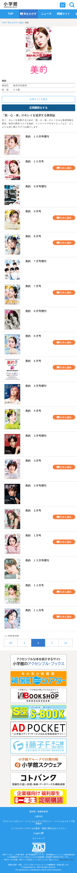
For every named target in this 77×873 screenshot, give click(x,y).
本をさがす (12, 23)
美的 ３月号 (33, 460)
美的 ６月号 (33, 335)
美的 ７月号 (33, 286)
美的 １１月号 (34, 610)
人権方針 (38, 816)
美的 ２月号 (33, 510)
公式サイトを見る (38, 99)
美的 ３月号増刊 (35, 435)
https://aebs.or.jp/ (66, 860)
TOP (4, 23)
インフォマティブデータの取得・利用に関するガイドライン (38, 828)
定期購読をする (38, 107)
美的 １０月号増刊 (37, 136)
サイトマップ (38, 838)
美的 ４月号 (33, 410)
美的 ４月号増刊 (35, 385)
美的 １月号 (33, 535)
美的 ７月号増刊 (35, 261)
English (37, 833)
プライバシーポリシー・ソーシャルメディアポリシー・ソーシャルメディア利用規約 (39, 822)
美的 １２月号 (34, 585)
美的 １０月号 (34, 161)
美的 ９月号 (33, 211)
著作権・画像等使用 (38, 811)
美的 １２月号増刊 (37, 560)
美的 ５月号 (33, 360)
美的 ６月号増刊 (35, 310)
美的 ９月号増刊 (35, 186)
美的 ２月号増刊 (35, 485)
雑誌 (21, 23)
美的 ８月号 (33, 236)
